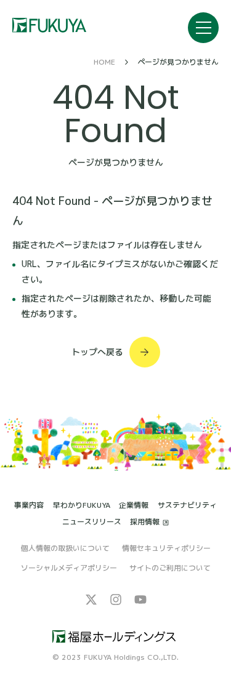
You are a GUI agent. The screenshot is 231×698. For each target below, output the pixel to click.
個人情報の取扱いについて (65, 548)
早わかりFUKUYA (81, 505)
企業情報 (133, 505)
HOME (104, 62)
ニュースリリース (91, 522)
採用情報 (145, 522)
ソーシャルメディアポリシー (69, 568)
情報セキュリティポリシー (166, 548)
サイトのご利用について (170, 568)
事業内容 (29, 505)
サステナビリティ (187, 505)
